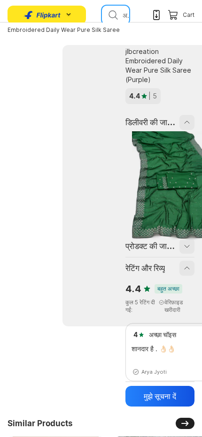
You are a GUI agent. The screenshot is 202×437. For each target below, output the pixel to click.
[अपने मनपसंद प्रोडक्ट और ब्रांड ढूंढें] (112, 15)
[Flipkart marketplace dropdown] (42, 15)
